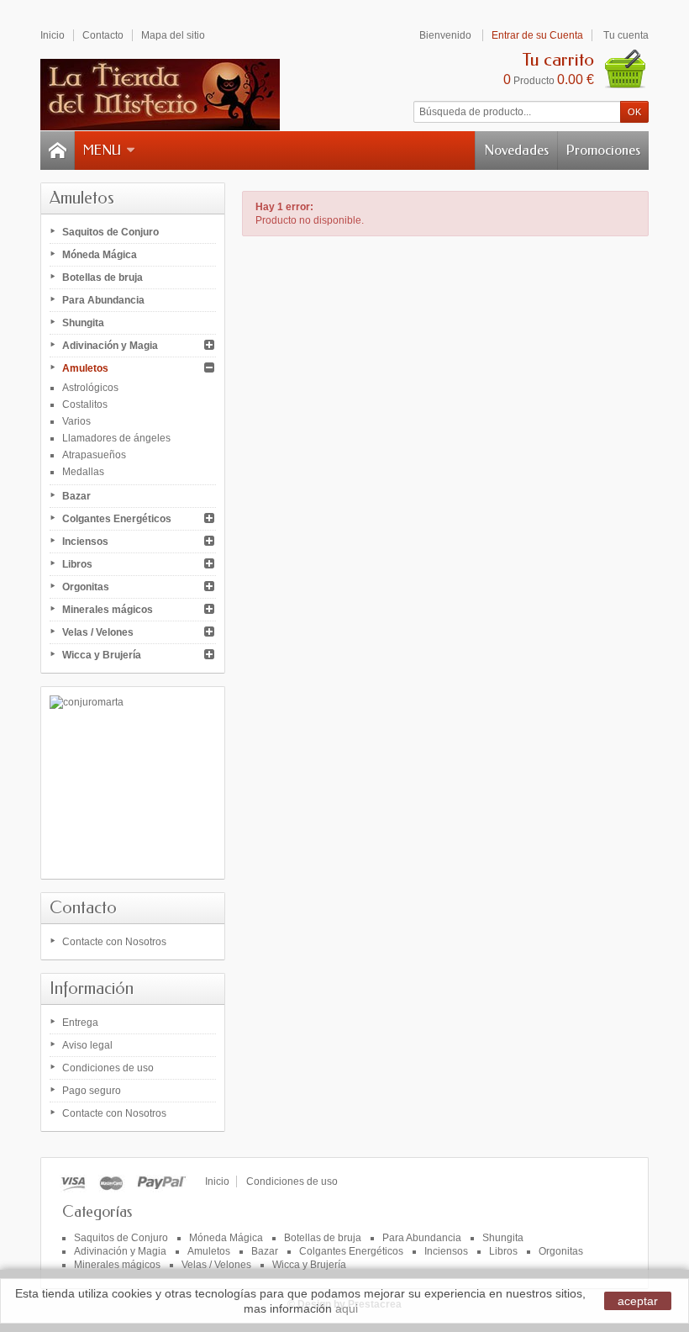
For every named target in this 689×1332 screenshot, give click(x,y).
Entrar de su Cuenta (537, 35)
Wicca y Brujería (101, 655)
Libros (77, 564)
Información (92, 988)
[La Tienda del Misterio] (160, 94)
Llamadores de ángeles (116, 438)
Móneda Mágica (99, 255)
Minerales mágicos (107, 610)
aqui (346, 1308)
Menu (102, 150)
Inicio (217, 1181)
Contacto (83, 907)
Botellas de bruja (102, 277)
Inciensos (85, 541)
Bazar (76, 496)
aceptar (638, 1301)
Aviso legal (87, 1045)
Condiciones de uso (108, 1068)
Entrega (80, 1022)
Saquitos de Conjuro (110, 232)
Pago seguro (91, 1091)
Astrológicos (90, 388)
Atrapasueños (94, 455)
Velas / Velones (98, 632)
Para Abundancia (103, 300)
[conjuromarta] (133, 782)
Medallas (83, 472)
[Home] (57, 150)
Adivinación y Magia (110, 346)
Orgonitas (85, 587)
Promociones (603, 150)
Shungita (83, 323)
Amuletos (85, 368)
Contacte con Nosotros (114, 942)
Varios (76, 421)
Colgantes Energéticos (116, 519)
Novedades (516, 150)
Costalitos (85, 404)
